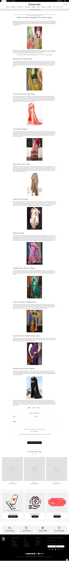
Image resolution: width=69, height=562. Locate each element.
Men (54, 6)
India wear (38, 131)
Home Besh (37, 541)
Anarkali (13, 6)
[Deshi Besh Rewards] (35, 503)
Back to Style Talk (35, 442)
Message (14, 421)
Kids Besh (37, 539)
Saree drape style (21, 61)
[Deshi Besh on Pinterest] (58, 549)
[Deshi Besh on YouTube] (55, 549)
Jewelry (49, 6)
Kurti (38, 6)
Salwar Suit (20, 6)
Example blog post (12, 483)
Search (13, 539)
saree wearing (39, 14)
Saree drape (19, 96)
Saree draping (23, 371)
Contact (25, 539)
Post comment (34, 431)
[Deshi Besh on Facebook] (52, 549)
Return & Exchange (27, 546)
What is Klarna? (26, 544)
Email (36, 416)
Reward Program (14, 546)
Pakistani (27, 6)
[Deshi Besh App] (13, 503)
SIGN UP (56, 546)
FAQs (25, 541)
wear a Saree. (49, 54)
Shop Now (57, 516)
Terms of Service (45, 434)
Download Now (13, 516)
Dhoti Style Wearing (21, 14)
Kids (58, 6)
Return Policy (14, 541)
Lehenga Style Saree (27, 14)
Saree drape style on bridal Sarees (40, 235)
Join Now (35, 516)
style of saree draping (35, 15)
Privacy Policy (38, 434)
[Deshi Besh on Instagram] (49, 549)
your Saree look (16, 402)
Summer (33, 6)
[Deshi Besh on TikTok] (61, 549)
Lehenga (43, 6)
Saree (7, 6)
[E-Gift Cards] (57, 503)
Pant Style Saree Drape (33, 14)
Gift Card (37, 544)
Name (14, 416)
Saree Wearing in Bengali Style (46, 14)
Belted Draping (15, 14)
